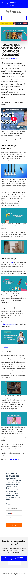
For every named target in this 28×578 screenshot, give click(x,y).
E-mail (8, 514)
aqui (11, 262)
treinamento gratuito (8, 324)
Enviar (14, 525)
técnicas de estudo (14, 459)
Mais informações (14, 563)
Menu (15, 18)
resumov (14, 13)
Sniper (6, 347)
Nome (8, 504)
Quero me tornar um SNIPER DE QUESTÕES (14, 558)
